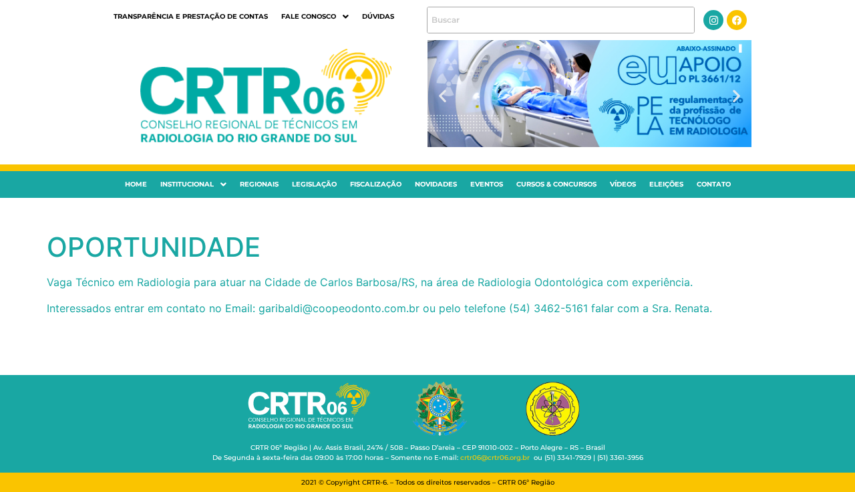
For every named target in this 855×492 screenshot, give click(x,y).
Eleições (666, 184)
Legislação (314, 184)
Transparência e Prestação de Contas (191, 16)
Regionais (259, 184)
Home (136, 184)
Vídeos (623, 184)
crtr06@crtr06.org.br (495, 457)
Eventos (486, 184)
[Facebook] (737, 20)
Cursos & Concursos (556, 184)
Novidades (436, 184)
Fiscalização (375, 184)
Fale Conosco (308, 16)
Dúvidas (378, 16)
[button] (315, 16)
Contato (714, 184)
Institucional (187, 184)
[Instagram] (713, 20)
